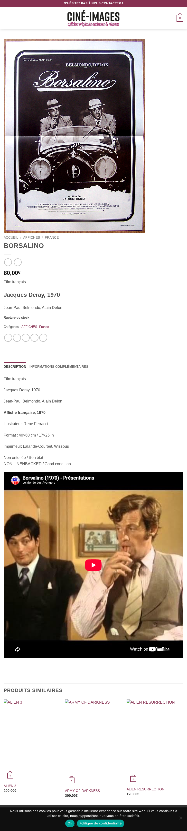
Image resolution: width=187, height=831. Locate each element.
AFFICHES (31, 237)
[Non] (180, 819)
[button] (6, 18)
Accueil (11, 237)
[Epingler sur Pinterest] (34, 338)
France (52, 237)
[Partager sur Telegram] (43, 338)
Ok (70, 823)
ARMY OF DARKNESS (82, 791)
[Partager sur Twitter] (26, 338)
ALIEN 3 (10, 786)
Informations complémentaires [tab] (58, 366)
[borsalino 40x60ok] (93, 136)
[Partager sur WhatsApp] (8, 338)
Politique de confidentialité (100, 823)
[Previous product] (17, 262)
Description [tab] (15, 366)
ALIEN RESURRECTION (145, 789)
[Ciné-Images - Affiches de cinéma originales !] (93, 18)
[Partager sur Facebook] (17, 338)
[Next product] (8, 262)
